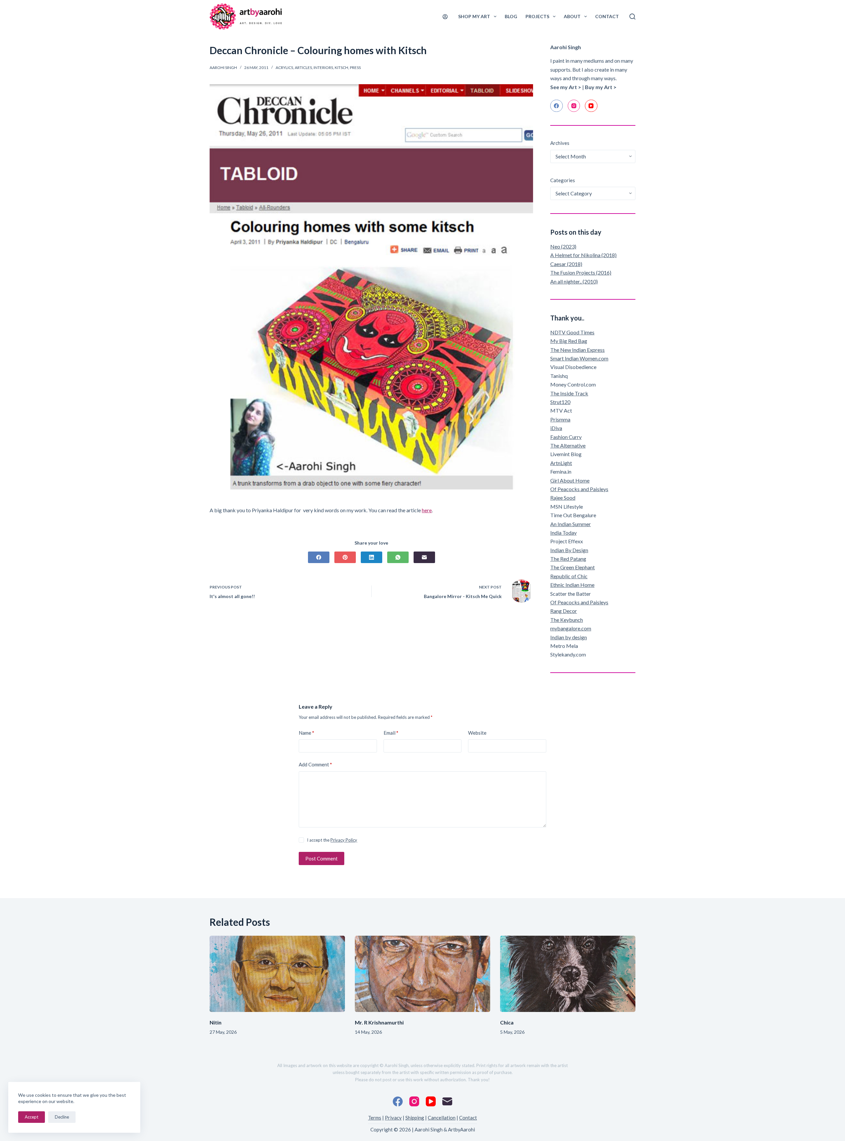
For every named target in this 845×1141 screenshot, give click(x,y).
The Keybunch (566, 620)
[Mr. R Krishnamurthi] (422, 974)
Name (306, 733)
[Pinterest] (345, 557)
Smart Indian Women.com (579, 358)
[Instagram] (574, 106)
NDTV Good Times (572, 332)
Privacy (393, 1118)
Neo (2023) (563, 246)
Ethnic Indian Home (572, 585)
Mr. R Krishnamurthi (379, 1022)
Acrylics (284, 67)
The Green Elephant (572, 567)
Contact (607, 16)
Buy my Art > (601, 87)
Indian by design (568, 637)
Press (355, 67)
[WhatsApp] (398, 557)
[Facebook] (318, 557)
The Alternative (568, 445)
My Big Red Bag (568, 341)
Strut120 (560, 402)
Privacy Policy (343, 840)
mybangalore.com (570, 628)
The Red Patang (568, 558)
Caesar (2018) (566, 264)
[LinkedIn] (371, 557)
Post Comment (321, 858)
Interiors (323, 67)
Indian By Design (569, 550)
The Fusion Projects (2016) (580, 272)
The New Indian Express (577, 350)
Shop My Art (474, 16)
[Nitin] (277, 974)
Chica (507, 1022)
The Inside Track (569, 393)
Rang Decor (563, 611)
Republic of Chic (569, 576)
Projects (537, 16)
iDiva (556, 428)
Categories (562, 180)
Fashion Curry (566, 437)
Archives (559, 143)
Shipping (414, 1118)
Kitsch (341, 67)
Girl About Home (570, 480)
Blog (511, 16)
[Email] (424, 557)
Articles (303, 67)
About (572, 16)
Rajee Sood (562, 497)
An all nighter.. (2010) (574, 281)
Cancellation (442, 1118)
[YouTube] (591, 106)
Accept (31, 1117)
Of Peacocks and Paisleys (579, 489)
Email (391, 733)
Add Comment (315, 764)
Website (477, 733)
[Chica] (567, 974)
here (427, 510)
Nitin (215, 1022)
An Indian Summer (570, 524)
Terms (374, 1118)
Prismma (560, 419)
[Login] (445, 16)
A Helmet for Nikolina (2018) (583, 255)
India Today (563, 532)
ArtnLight (561, 463)
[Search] (632, 16)
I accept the (332, 840)
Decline (62, 1117)
